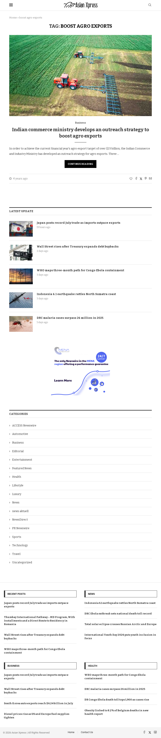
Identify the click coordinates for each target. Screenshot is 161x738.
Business (18, 442)
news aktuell (20, 511)
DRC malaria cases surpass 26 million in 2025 (70, 318)
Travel (16, 554)
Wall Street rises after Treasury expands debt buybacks (78, 246)
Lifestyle (17, 485)
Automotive (20, 434)
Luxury (16, 494)
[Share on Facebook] (136, 179)
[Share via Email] (150, 179)
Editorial (18, 451)
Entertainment (22, 459)
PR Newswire (20, 528)
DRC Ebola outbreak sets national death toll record (118, 613)
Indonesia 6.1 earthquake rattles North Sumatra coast (76, 294)
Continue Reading (80, 164)
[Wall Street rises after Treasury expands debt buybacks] (21, 252)
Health (16, 477)
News (15, 502)
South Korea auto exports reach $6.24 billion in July (38, 703)
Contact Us (87, 732)
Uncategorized (22, 562)
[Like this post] (131, 179)
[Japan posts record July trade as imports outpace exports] (21, 229)
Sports (16, 537)
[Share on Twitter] (141, 179)
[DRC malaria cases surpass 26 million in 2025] (21, 324)
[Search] (150, 5)
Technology (20, 545)
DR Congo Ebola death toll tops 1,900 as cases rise (116, 699)
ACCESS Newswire (24, 425)
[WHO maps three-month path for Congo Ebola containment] (21, 276)
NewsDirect (20, 519)
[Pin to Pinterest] (145, 179)
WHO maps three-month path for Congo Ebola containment (80, 270)
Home (13, 17)
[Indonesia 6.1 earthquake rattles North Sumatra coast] (21, 300)
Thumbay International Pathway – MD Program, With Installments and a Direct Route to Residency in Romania (39, 621)
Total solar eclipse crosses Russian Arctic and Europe (120, 624)
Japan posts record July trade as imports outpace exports (78, 223)
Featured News (22, 468)
